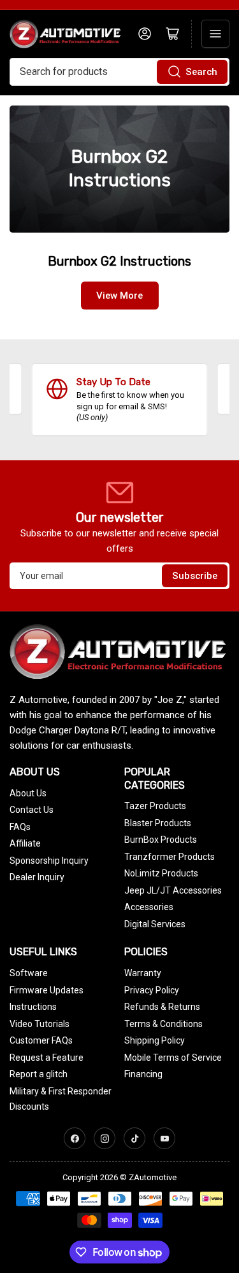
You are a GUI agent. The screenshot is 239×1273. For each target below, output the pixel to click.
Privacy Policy (151, 990)
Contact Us (32, 810)
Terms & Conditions (163, 1024)
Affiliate (25, 843)
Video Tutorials (39, 1024)
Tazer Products (155, 806)
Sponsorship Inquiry (49, 860)
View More (119, 295)
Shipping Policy (154, 1040)
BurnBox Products (160, 839)
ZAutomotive (153, 1177)
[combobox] (119, 72)
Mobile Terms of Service (173, 1057)
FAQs (20, 827)
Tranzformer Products (169, 857)
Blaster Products (157, 823)
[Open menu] (215, 34)
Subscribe (194, 576)
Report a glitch (39, 1074)
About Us (28, 793)
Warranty (142, 973)
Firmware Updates (46, 990)
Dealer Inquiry (37, 877)
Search (201, 72)
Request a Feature (46, 1057)
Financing (143, 1074)
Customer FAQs (41, 1040)
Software (29, 973)
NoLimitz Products (161, 873)
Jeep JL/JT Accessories (173, 890)
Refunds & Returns (162, 1007)
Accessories (148, 907)
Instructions (33, 1007)
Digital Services (154, 924)
